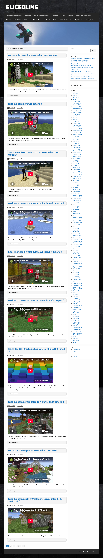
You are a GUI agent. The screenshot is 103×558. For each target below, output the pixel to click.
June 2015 (76, 338)
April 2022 (76, 187)
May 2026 (76, 97)
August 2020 (76, 224)
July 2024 (75, 138)
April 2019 (76, 254)
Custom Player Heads (65, 19)
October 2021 (77, 198)
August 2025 (76, 114)
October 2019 (77, 243)
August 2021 (76, 202)
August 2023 (76, 158)
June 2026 (76, 95)
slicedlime (20, 59)
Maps (54, 19)
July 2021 (75, 204)
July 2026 (75, 94)
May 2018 (76, 274)
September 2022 (77, 178)
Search (72, 48)
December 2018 (77, 261)
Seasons (70, 15)
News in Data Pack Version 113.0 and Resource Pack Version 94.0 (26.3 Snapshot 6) (36, 402)
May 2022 (76, 186)
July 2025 (75, 116)
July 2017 (75, 292)
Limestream (76, 349)
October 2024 (77, 132)
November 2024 (77, 130)
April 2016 (76, 320)
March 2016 (76, 322)
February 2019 (77, 257)
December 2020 (77, 217)
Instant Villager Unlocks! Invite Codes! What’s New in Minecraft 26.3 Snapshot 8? (35, 252)
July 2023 (75, 160)
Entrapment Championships (41, 15)
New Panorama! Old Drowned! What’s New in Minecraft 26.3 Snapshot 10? (33, 55)
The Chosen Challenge (37, 19)
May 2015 (76, 340)
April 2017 (76, 298)
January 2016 (76, 325)
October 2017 (77, 287)
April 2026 (76, 99)
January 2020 (76, 237)
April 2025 (76, 121)
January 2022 (76, 193)
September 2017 (77, 289)
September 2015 (77, 333)
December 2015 (77, 327)
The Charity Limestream (20, 19)
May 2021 (76, 208)
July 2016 (75, 314)
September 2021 (77, 200)
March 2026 (76, 101)
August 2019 (76, 246)
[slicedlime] (22, 9)
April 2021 (76, 209)
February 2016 (77, 324)
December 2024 (77, 128)
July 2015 (75, 336)
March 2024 (76, 145)
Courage (95, 551)
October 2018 (77, 265)
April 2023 (76, 165)
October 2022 (77, 176)
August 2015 (76, 335)
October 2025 (77, 110)
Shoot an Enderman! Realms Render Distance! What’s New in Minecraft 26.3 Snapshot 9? (82, 67)
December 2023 (77, 151)
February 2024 (77, 147)
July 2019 (75, 248)
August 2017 (76, 290)
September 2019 (77, 244)
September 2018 (77, 267)
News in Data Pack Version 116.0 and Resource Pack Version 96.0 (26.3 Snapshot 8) (36, 203)
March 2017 (76, 300)
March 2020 (76, 233)
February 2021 (77, 213)
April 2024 (76, 143)
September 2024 (77, 134)
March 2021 (76, 211)
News (74, 353)
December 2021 (77, 195)
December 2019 (77, 239)
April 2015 (76, 342)
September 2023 (77, 156)
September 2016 (77, 311)
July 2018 (75, 270)
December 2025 (77, 106)
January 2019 (76, 259)
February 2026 (77, 103)
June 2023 (76, 162)
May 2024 (76, 141)
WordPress (87, 551)
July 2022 (75, 182)
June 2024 (76, 140)
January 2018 (76, 281)
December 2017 (77, 283)
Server (48, 19)
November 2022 (77, 175)
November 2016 (77, 307)
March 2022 (76, 189)
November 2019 (77, 241)
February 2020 (77, 235)
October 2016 (77, 309)
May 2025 (76, 119)
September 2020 (77, 222)
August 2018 (76, 268)
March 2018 (76, 278)
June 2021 (76, 206)
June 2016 (76, 316)
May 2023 (76, 163)
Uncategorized (77, 355)
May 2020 (76, 230)
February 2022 (77, 191)
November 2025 (77, 108)
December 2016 (77, 305)
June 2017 (76, 294)
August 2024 (76, 136)
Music (63, 15)
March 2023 (76, 167)
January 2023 (76, 171)
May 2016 (76, 318)
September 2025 (77, 112)
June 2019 (76, 250)
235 (19, 546)
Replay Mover (78, 19)
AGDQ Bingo (89, 19)
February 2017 (77, 301)
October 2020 (77, 221)
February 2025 (77, 125)
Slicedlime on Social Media (83, 15)
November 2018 (77, 263)
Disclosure (28, 15)
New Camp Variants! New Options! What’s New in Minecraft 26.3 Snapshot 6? (34, 451)
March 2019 (76, 255)
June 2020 (76, 228)
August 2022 (76, 180)
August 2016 (76, 313)
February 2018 (77, 279)
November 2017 (77, 285)
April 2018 (76, 276)
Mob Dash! (55, 15)
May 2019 (76, 252)
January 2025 (76, 127)
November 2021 (77, 197)
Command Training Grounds (14, 15)
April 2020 (76, 232)
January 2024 (76, 149)
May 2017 (76, 296)
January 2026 (76, 105)
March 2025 (76, 123)
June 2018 (76, 272)
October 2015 (77, 331)
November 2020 (77, 219)
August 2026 (76, 92)
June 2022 (76, 184)
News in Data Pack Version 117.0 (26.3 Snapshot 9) (25, 104)
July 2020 (75, 226)
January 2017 (76, 303)
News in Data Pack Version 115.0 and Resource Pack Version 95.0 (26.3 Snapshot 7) (36, 301)
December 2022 (77, 173)
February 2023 (77, 169)
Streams (8, 19)
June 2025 (76, 117)
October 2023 (77, 154)
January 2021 (76, 215)
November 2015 (77, 329)
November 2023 (77, 152)
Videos (75, 356)
